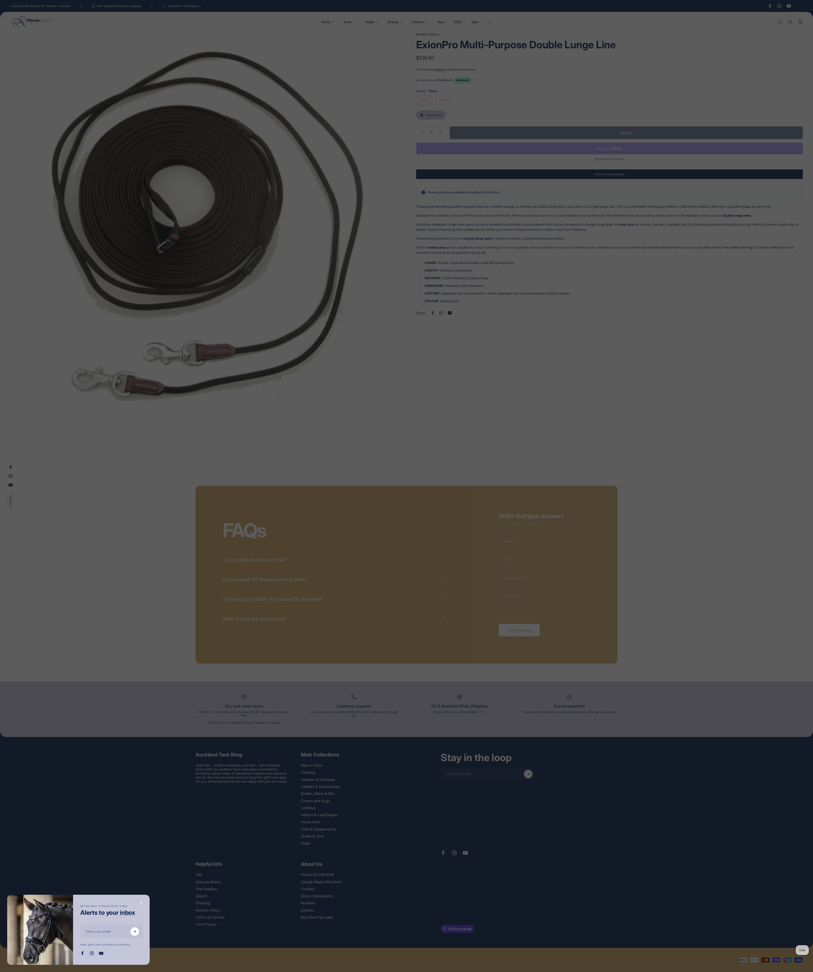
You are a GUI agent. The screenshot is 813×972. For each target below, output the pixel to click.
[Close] (141, 903)
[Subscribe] (135, 931)
